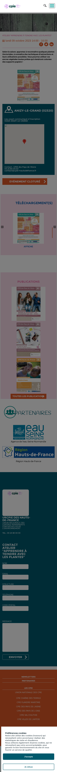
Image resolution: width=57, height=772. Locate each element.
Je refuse (28, 767)
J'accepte (28, 757)
